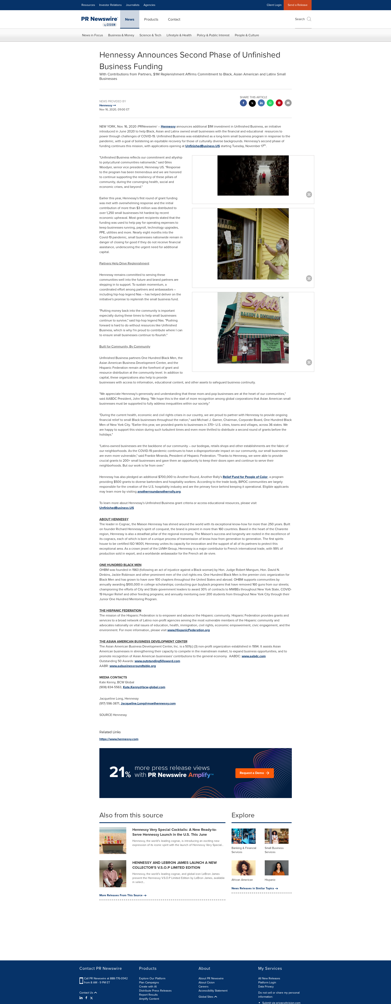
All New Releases (269, 978)
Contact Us (86, 993)
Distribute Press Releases (155, 991)
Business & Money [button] (121, 35)
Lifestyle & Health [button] (179, 35)
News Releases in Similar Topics (253, 888)
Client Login (274, 5)
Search (300, 19)
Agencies (149, 5)
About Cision (207, 982)
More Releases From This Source (121, 895)
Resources (88, 5)
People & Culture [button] (247, 35)
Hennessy (168, 126)
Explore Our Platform (152, 978)
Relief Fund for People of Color (245, 476)
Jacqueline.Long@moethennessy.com (148, 703)
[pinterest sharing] (279, 103)
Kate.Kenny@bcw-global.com (144, 687)
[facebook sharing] (243, 103)
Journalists (132, 5)
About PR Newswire (211, 978)
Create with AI (148, 986)
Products (151, 19)
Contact (174, 19)
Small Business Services (274, 850)
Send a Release (298, 5)
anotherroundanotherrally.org (159, 491)
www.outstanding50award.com (157, 661)
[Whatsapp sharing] (270, 103)
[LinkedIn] (81, 998)
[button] (253, 175)
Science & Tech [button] (150, 35)
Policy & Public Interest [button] (213, 35)
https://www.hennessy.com (118, 739)
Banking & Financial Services (244, 850)
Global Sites (206, 997)
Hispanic (270, 880)
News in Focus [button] (92, 35)
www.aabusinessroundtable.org (133, 666)
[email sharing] (288, 103)
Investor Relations (110, 5)
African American (242, 880)
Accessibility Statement (213, 991)
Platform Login (267, 982)
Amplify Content (149, 999)
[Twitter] (91, 998)
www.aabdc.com (254, 656)
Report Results (148, 995)
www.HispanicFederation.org (188, 630)
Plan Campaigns (149, 982)
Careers (204, 986)
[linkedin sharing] (261, 103)
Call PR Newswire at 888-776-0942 (106, 978)
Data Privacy (266, 986)
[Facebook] (86, 998)
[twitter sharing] (252, 104)
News (129, 19)
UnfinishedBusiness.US (202, 146)
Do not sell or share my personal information (279, 995)
